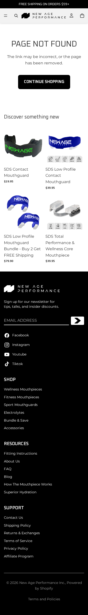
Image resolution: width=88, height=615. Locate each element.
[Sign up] (77, 321)
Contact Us (13, 517)
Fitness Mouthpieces (21, 397)
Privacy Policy (16, 548)
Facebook (20, 335)
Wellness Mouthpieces (23, 389)
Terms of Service (18, 540)
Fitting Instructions (20, 453)
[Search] (16, 15)
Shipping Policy (17, 525)
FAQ (7, 469)
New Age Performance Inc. (42, 582)
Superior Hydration (20, 492)
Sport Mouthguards (21, 404)
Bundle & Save (16, 420)
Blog (8, 476)
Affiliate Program (18, 556)
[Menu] (5, 15)
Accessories (14, 428)
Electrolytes (14, 412)
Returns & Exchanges (22, 533)
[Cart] (82, 15)
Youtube (19, 354)
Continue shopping (44, 82)
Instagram (21, 344)
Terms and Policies (44, 599)
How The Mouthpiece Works (28, 484)
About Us (12, 461)
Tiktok (17, 363)
